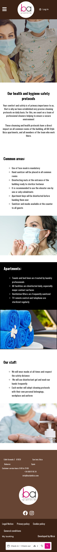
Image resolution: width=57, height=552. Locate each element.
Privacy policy (23, 523)
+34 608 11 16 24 (30, 471)
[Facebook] (25, 513)
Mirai (52, 536)
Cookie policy (39, 523)
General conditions (12, 530)
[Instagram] (31, 513)
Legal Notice (7, 523)
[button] (47, 546)
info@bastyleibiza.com (31, 475)
